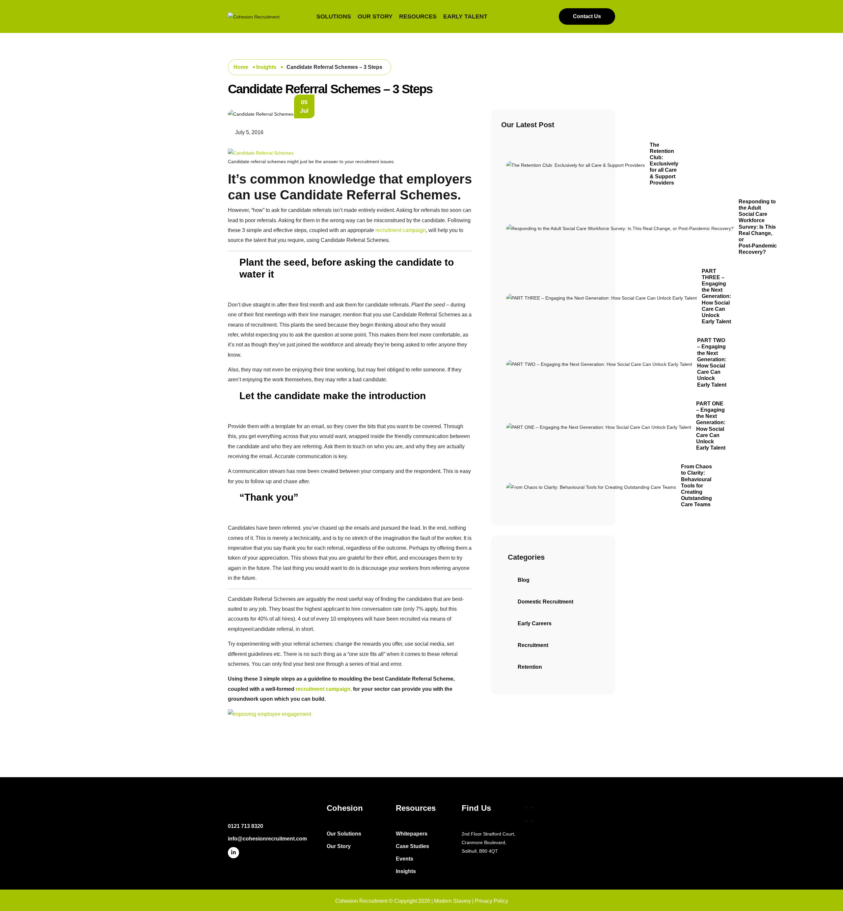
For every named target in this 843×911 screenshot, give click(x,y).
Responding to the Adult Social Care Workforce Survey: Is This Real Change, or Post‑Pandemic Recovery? (758, 227)
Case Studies (412, 846)
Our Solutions (344, 834)
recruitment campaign (400, 230)
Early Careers (535, 623)
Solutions (333, 16)
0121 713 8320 (245, 826)
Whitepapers (411, 834)
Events (404, 859)
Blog (524, 580)
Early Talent (465, 16)
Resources (418, 16)
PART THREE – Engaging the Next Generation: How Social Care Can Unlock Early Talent (716, 296)
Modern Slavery (452, 901)
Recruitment (533, 645)
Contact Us (587, 16)
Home (241, 67)
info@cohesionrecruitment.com (267, 838)
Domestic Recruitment (545, 601)
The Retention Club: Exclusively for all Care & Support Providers (664, 164)
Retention (530, 667)
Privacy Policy (491, 901)
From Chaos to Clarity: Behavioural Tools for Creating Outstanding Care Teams (696, 485)
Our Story (375, 16)
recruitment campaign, (324, 689)
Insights (267, 67)
